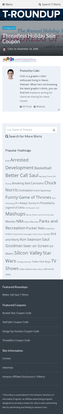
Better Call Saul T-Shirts (15, 294)
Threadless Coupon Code (16, 340)
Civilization (25, 190)
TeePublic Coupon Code (15, 322)
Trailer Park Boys (41, 261)
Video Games (25, 269)
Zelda (7, 274)
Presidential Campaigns (22, 234)
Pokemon (50, 228)
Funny (11, 197)
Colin (11, 48)
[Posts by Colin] (10, 75)
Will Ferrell (49, 269)
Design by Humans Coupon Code (20, 331)
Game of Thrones (35, 197)
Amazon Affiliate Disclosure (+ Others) (23, 376)
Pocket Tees (35, 228)
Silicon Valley (28, 253)
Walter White (37, 269)
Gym (54, 198)
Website (40, 106)
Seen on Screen (36, 245)
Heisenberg (10, 203)
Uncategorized (9, 28)
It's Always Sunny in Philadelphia (35, 203)
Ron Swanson (30, 239)
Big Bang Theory (45, 176)
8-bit (7, 160)
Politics (8, 234)
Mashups (15, 213)
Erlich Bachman (42, 190)
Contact (6, 358)
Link (37, 208)
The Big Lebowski (24, 262)
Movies (10, 221)
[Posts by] (5, 48)
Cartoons (37, 183)
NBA (20, 221)
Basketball (43, 168)
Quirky (47, 234)
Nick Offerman (31, 221)
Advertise (7, 367)
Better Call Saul (21, 175)
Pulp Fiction (38, 234)
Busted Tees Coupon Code (16, 312)
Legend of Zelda (15, 207)
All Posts (27, 106)
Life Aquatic (30, 208)
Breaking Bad (21, 183)
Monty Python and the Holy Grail (40, 215)
